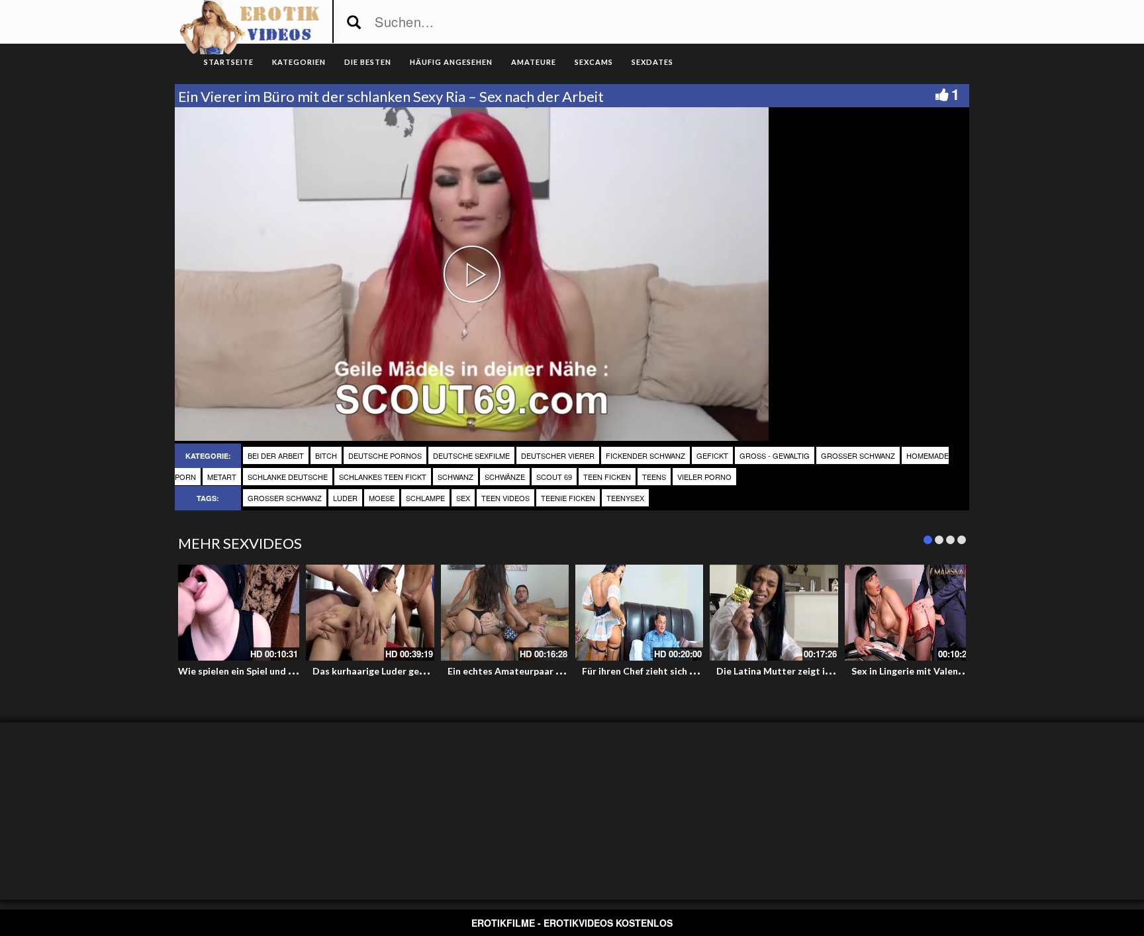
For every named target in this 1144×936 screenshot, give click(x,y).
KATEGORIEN (299, 62)
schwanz (455, 476)
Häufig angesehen (451, 62)
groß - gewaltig (774, 455)
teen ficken (607, 476)
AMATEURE (533, 62)
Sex (463, 497)
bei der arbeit (276, 455)
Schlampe (425, 497)
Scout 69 (554, 476)
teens (654, 476)
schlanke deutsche (288, 476)
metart (221, 476)
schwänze (505, 476)
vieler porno (704, 476)
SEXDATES (652, 62)
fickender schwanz (645, 455)
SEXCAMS (594, 62)
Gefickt (712, 455)
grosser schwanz (858, 455)
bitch (326, 455)
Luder (345, 497)
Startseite (229, 62)
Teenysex (625, 497)
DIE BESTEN (367, 62)
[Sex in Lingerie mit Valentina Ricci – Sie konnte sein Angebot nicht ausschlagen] (909, 613)
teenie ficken (568, 497)
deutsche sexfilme (471, 455)
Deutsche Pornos (385, 455)
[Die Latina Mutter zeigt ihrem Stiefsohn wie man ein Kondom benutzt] (773, 613)
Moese (382, 497)
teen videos (505, 497)
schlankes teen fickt (382, 476)
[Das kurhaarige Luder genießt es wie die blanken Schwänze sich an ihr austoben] (370, 613)
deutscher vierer (558, 455)
